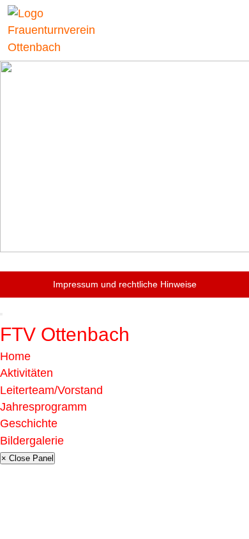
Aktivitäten (26, 373)
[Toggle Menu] (1, 314)
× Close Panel (27, 458)
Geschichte (28, 423)
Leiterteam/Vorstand (51, 390)
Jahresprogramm (43, 406)
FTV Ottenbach (65, 334)
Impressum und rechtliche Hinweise (125, 284)
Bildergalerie (32, 440)
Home (15, 356)
